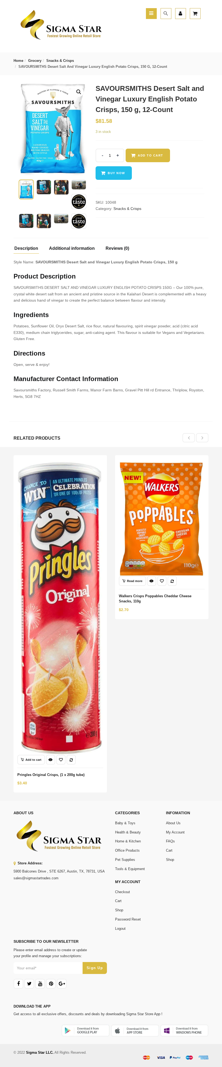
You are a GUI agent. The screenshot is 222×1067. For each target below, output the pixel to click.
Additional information (72, 248)
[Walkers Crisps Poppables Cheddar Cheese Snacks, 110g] (162, 464)
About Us (173, 823)
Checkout (122, 892)
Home (18, 61)
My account (175, 832)
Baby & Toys (125, 823)
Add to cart (150, 155)
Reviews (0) (117, 248)
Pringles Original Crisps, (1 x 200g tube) (50, 775)
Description (26, 248)
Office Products (127, 850)
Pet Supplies (125, 860)
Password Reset (128, 919)
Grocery (34, 61)
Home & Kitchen (128, 841)
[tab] (28, 250)
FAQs (170, 841)
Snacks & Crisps (60, 61)
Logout (120, 929)
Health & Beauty (128, 832)
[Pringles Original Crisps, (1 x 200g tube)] (60, 464)
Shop (170, 860)
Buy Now (116, 173)
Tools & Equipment (130, 869)
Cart (169, 850)
